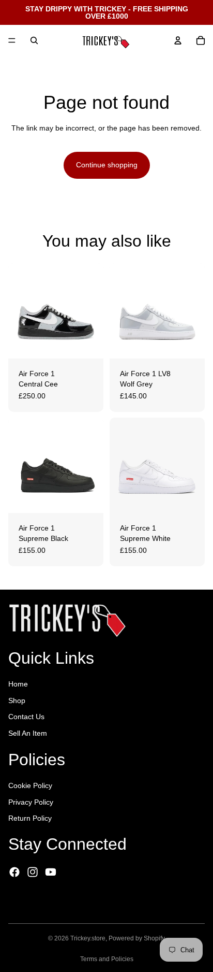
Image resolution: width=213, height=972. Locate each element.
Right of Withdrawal (54, 901)
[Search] (34, 40)
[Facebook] (14, 872)
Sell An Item (27, 733)
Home (18, 684)
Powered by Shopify (137, 938)
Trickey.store (87, 938)
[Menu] (12, 40)
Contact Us (26, 716)
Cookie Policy (30, 785)
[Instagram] (32, 872)
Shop (16, 700)
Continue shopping (107, 165)
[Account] (177, 40)
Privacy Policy (30, 802)
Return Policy (30, 818)
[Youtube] (50, 872)
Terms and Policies (106, 959)
